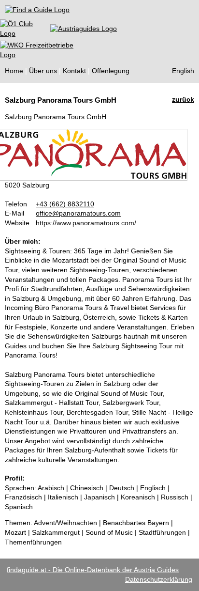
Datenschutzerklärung (158, 579)
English (183, 71)
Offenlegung (110, 71)
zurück (183, 99)
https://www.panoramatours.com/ (86, 223)
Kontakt (74, 71)
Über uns (43, 71)
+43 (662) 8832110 (65, 204)
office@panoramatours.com (78, 213)
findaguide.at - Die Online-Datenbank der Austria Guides (93, 570)
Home (14, 71)
